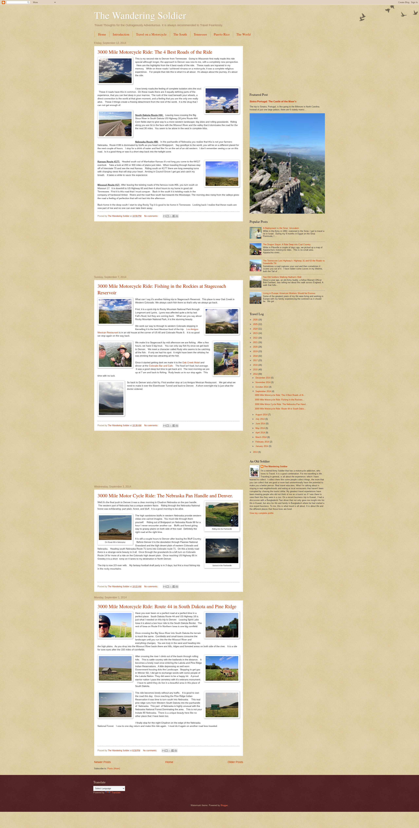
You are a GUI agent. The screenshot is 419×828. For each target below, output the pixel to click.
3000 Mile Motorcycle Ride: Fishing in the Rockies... (279, 399)
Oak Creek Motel (191, 362)
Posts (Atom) (113, 768)
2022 (255, 338)
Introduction (121, 34)
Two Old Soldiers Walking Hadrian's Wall (282, 277)
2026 (255, 319)
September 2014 (263, 391)
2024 (255, 329)
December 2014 (263, 378)
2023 (255, 333)
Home (102, 34)
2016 (255, 365)
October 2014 (262, 387)
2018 (255, 356)
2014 (255, 374)
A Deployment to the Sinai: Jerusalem (281, 228)
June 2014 (260, 423)
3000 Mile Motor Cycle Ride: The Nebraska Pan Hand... (281, 404)
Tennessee (200, 34)
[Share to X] (170, 216)
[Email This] (164, 216)
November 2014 (263, 382)
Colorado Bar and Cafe (161, 366)
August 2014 (261, 414)
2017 (255, 360)
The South (180, 34)
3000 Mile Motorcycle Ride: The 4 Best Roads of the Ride (155, 51)
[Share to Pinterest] (177, 216)
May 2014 (260, 428)
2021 (255, 342)
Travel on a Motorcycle (151, 34)
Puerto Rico (222, 34)
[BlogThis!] (167, 216)
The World (243, 34)
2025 (255, 324)
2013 (255, 452)
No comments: (151, 216)
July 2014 (260, 419)
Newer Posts (102, 762)
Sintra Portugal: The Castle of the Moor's (273, 101)
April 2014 (260, 432)
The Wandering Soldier (140, 15)
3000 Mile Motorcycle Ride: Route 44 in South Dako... (280, 408)
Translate (116, 792)
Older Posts (235, 762)
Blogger (224, 805)
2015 (255, 369)
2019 (255, 351)
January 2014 (262, 446)
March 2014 (261, 437)
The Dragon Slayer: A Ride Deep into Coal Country (287, 244)
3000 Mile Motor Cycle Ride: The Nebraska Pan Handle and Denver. (165, 495)
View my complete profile (261, 513)
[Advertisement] (168, 249)
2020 (255, 347)
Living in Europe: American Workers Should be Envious (289, 293)
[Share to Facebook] (173, 216)
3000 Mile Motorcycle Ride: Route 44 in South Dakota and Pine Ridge (167, 606)
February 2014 (262, 442)
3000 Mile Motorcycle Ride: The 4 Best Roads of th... (280, 395)
